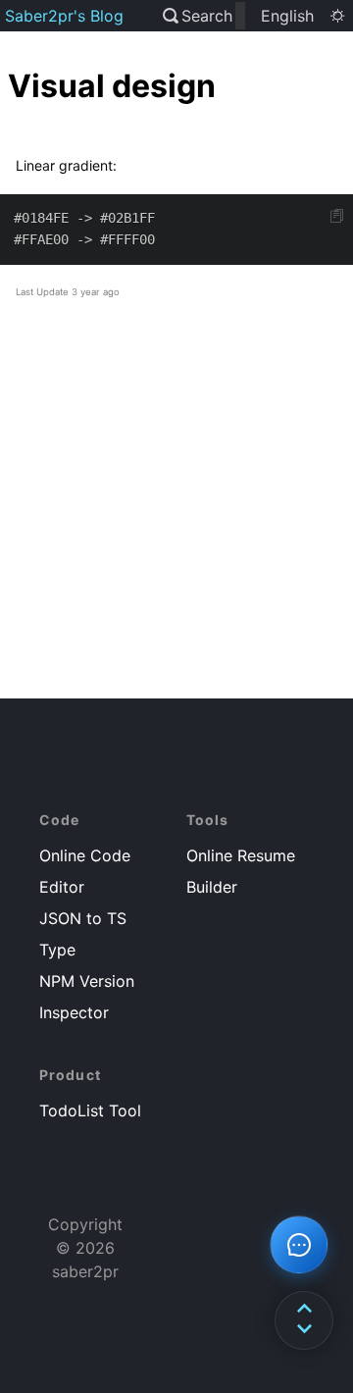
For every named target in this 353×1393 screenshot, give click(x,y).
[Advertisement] (176, 518)
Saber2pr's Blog (64, 16)
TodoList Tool (90, 1110)
